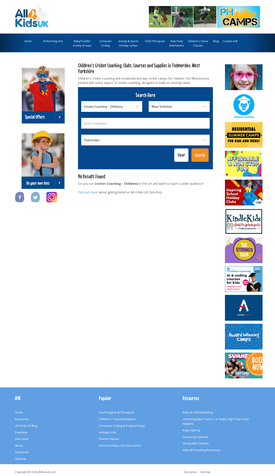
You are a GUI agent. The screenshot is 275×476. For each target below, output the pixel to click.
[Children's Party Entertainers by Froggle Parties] (244, 77)
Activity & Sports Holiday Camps (128, 43)
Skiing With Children (196, 443)
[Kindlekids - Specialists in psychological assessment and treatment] (244, 221)
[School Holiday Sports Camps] (244, 192)
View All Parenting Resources (202, 450)
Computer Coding (105, 43)
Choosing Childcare (195, 437)
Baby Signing (191, 430)
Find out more (88, 192)
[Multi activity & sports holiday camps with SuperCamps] (244, 365)
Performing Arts (53, 41)
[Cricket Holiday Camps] (189, 16)
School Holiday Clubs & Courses (120, 445)
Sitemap (20, 459)
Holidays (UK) (107, 432)
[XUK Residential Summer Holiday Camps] (244, 135)
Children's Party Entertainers (117, 419)
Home (28, 41)
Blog (216, 41)
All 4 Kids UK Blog (26, 426)
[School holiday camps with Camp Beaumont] (244, 337)
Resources (22, 419)
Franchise (21, 432)
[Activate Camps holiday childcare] (244, 308)
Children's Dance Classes (198, 43)
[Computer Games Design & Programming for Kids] (244, 106)
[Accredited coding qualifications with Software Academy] (244, 279)
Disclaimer (22, 452)
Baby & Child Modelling (198, 412)
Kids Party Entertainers (176, 43)
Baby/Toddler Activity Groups (82, 43)
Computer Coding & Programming (122, 426)
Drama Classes (109, 439)
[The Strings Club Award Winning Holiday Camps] (244, 250)
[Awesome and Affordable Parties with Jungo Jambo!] (244, 164)
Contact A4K (230, 41)
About (19, 445)
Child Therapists (155, 41)
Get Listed (21, 439)
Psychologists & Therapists (116, 412)
